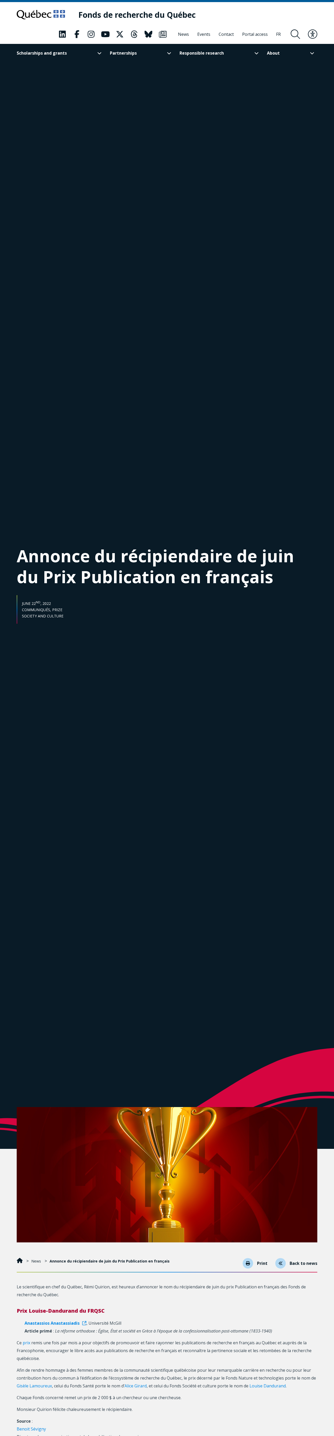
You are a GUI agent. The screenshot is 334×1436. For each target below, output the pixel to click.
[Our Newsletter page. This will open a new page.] (163, 34)
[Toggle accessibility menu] (312, 34)
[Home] (20, 1261)
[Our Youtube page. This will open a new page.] (105, 34)
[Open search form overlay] (295, 34)
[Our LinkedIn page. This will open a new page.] (62, 34)
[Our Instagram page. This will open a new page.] (91, 34)
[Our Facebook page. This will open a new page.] (76, 34)
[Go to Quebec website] (41, 14)
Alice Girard (135, 1386)
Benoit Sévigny (31, 1429)
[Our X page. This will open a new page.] (120, 34)
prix (26, 1343)
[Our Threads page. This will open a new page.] (134, 34)
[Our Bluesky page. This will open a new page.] (148, 34)
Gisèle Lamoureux (34, 1386)
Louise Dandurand (267, 1386)
